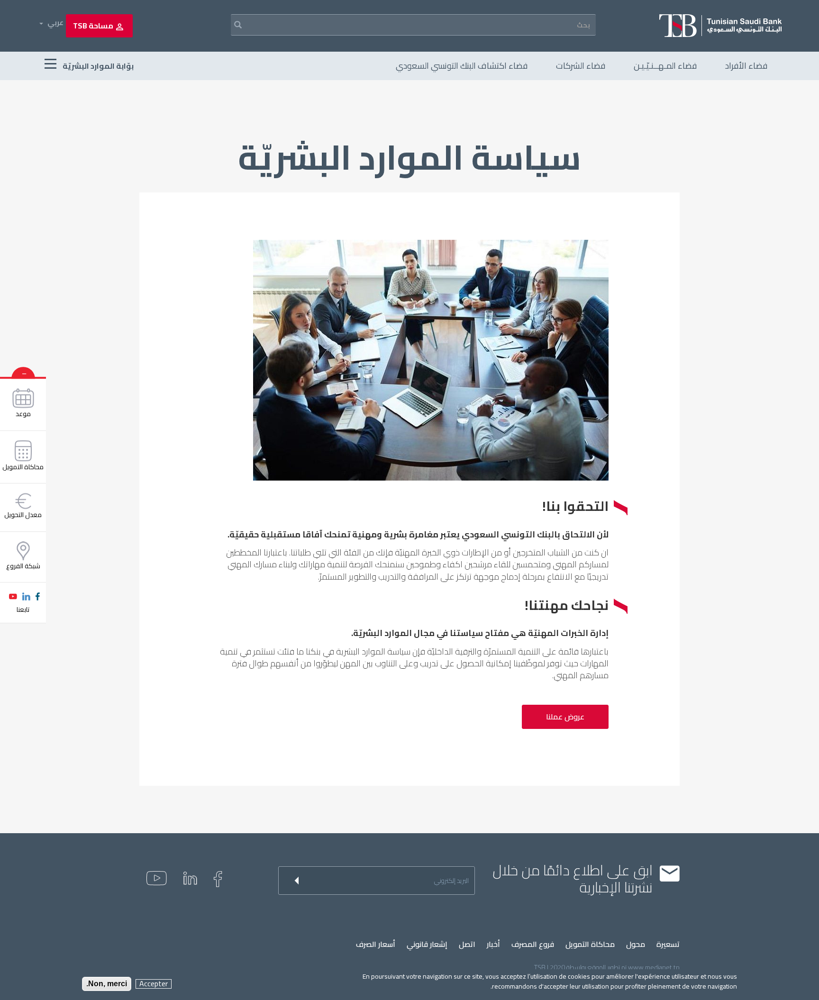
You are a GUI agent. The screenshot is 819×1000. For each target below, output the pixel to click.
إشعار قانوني (427, 944)
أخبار (493, 944)
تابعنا (23, 609)
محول (635, 944)
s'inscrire (290, 880)
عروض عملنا (565, 716)
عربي (55, 22)
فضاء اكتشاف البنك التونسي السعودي (462, 65)
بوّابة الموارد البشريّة (97, 66)
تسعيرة (668, 944)
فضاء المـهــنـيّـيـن (665, 65)
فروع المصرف (532, 944)
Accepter (153, 983)
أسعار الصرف (375, 944)
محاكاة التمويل (590, 944)
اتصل (467, 944)
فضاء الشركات (580, 65)
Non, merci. (106, 984)
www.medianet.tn (654, 967)
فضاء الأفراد (746, 65)
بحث (232, 25)
